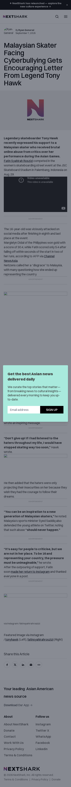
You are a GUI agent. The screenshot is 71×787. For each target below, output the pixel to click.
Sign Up (52, 410)
